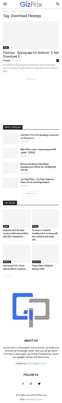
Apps (6, 47)
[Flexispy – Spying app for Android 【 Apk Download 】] (31, 35)
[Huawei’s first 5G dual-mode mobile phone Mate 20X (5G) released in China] (16, 218)
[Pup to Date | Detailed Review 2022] (45, 254)
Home (5, 11)
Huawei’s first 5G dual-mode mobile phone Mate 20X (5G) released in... (15, 233)
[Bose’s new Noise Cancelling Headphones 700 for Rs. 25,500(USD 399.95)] (10, 167)
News (6, 226)
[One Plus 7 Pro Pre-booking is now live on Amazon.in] (10, 139)
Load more (30, 193)
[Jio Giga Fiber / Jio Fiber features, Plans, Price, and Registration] (10, 183)
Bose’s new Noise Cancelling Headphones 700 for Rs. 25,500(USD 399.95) (38, 167)
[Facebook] (23, 384)
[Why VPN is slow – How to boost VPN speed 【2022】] (10, 153)
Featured (36, 262)
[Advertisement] (31, 99)
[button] (58, 4)
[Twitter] (39, 384)
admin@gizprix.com (36, 363)
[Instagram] (31, 384)
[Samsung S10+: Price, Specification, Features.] (16, 254)
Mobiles (7, 262)
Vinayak (6, 60)
